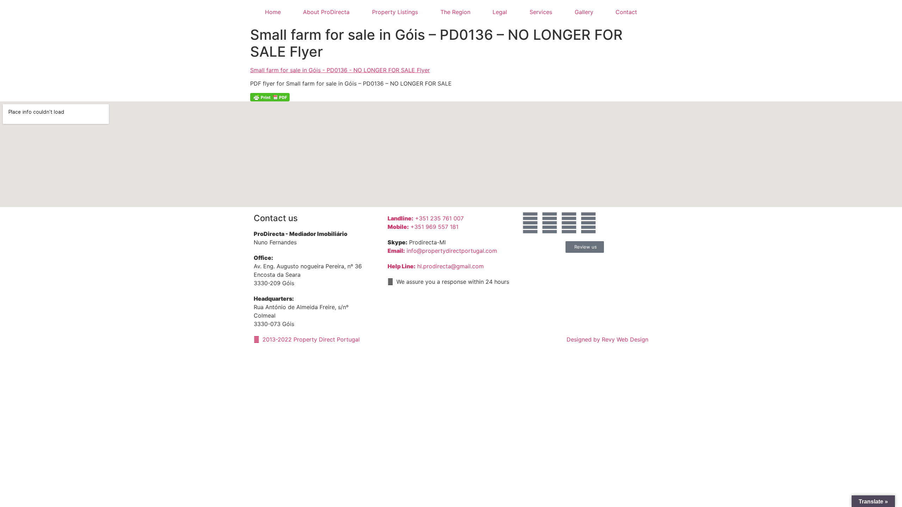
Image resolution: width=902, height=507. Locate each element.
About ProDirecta (326, 11)
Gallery (584, 11)
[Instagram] (569, 223)
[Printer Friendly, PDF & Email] (270, 97)
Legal (500, 11)
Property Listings (395, 11)
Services (541, 11)
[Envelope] (530, 223)
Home (273, 11)
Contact (626, 11)
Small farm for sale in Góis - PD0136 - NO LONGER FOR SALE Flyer (340, 70)
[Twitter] (588, 223)
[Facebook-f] (549, 223)
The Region (455, 11)
